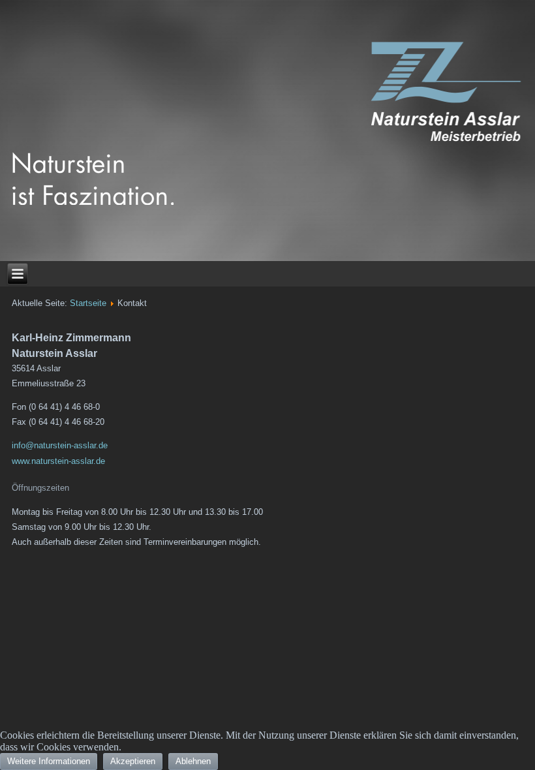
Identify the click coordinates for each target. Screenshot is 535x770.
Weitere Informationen (48, 761)
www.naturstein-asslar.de (58, 461)
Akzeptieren (132, 761)
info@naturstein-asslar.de (60, 445)
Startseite (88, 303)
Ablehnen (193, 761)
